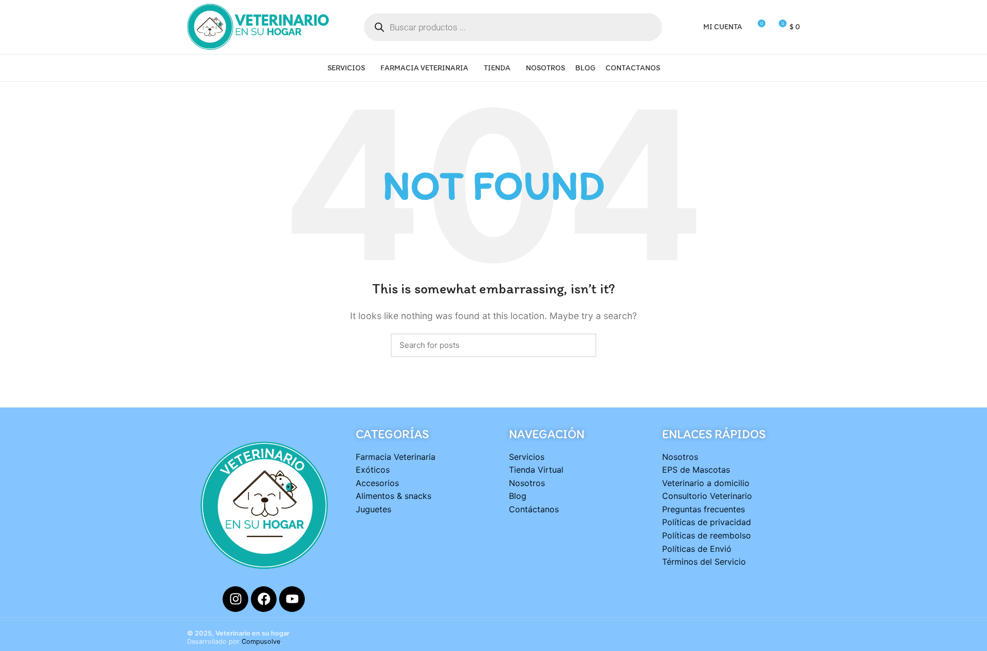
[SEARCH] (582, 345)
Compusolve (261, 641)
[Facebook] (264, 599)
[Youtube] (292, 599)
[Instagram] (235, 599)
